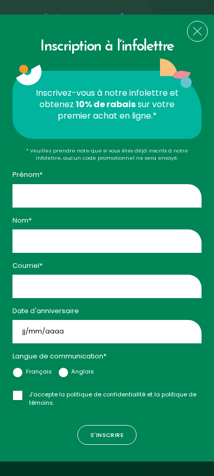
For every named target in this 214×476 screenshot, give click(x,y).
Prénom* (27, 175)
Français (39, 371)
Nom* (22, 220)
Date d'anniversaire (45, 310)
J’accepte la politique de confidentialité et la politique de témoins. (112, 398)
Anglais (82, 371)
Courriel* (27, 265)
